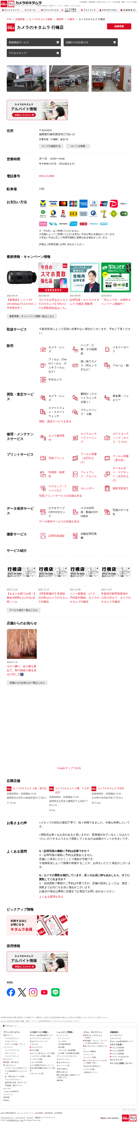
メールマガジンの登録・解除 (40, 1056)
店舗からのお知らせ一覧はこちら (27, 682)
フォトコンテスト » (91, 1066)
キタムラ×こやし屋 (36, 1073)
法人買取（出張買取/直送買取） (69, 1053)
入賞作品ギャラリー (90, 1072)
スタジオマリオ (36, 1047)
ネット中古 (62, 1041)
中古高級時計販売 (64, 1044)
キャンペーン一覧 (63, 1065)
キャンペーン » (63, 1062)
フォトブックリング (12, 1056)
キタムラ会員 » (116, 1044)
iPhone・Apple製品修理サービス (41, 1035)
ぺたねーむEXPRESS (11, 1091)
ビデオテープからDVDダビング (16, 1068)
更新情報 (60, 1080)
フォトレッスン (88, 1054)
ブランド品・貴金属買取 (67, 1050)
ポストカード (8, 1059)
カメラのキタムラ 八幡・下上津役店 (72, 790)
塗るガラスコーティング (38, 1041)
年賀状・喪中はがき (12, 1062)
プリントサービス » (11, 1032)
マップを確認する (51, 146)
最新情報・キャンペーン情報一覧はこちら (31, 316)
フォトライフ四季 (89, 1057)
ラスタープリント (11, 1041)
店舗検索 (20, 19)
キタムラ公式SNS (36, 1062)
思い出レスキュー (9, 1065)
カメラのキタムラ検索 (40, 19)
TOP (9, 19)
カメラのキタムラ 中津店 (111, 788)
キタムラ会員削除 (117, 1054)
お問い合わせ (102, 2)
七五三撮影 (35, 1050)
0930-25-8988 (46, 176)
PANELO (6, 1100)
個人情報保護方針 (9, 1113)
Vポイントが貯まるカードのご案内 (42, 1053)
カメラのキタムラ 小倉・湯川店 (29, 788)
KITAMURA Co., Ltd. (15, 1120)
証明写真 (6, 1097)
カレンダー (7, 1088)
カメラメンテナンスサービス (40, 1038)
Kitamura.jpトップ (10, 1026)
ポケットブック (10, 1053)
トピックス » (62, 1069)
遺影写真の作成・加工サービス (16, 1082)
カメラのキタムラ (116, 1035)
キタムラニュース (63, 1059)
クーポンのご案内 (36, 1059)
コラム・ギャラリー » (92, 1032)
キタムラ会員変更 (117, 1051)
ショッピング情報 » (65, 1032)
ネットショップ (62, 1035)
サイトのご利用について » (121, 1063)
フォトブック (8, 1047)
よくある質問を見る (51, 896)
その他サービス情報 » (39, 1032)
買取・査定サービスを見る (55, 421)
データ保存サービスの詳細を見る (59, 521)
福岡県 (59, 19)
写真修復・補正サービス (13, 1085)
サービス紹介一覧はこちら (23, 610)
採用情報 (92, 2)
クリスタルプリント (12, 1038)
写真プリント (8, 1035)
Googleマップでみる (69, 768)
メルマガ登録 (131, 2)
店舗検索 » (114, 1032)
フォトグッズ (8, 1094)
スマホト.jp (34, 1044)
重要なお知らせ (62, 1072)
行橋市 (71, 19)
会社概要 (83, 2)
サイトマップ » (116, 1060)
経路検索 (119, 26)
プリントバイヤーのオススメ (67, 1056)
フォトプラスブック (12, 1050)
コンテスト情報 (88, 1069)
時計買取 (61, 1047)
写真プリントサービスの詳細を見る (60, 495)
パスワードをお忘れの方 (120, 1057)
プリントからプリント (13, 1079)
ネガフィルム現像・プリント (15, 1044)
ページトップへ (130, 1110)
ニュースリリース (26, 1113)
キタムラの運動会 (89, 1051)
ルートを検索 (78, 146)
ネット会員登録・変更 (117, 2)
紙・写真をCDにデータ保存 (14, 1076)
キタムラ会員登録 (117, 1047)
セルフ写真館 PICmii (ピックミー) (41, 1065)
